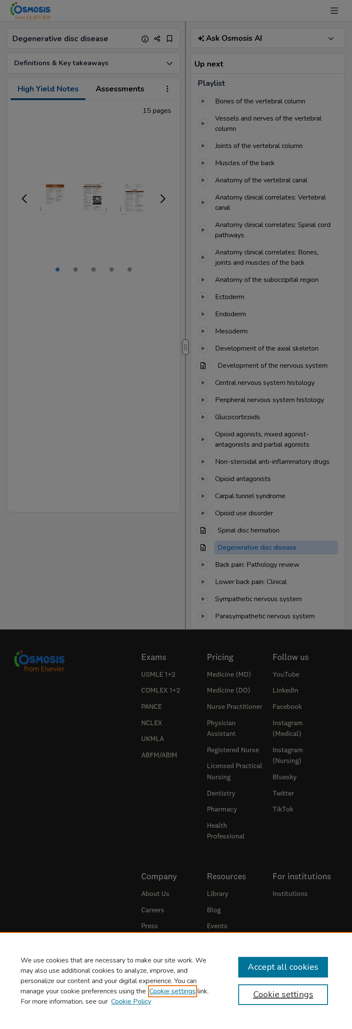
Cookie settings (172, 991)
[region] (176, 980)
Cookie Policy (131, 1001)
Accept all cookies (283, 967)
